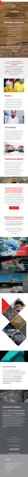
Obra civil (10, 313)
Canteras (10, 330)
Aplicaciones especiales (18, 338)
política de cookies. (9, 468)
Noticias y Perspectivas (14, 453)
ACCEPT (8, 471)
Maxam (5, 14)
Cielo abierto (16, 17)
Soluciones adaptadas (8, 17)
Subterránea (22, 17)
